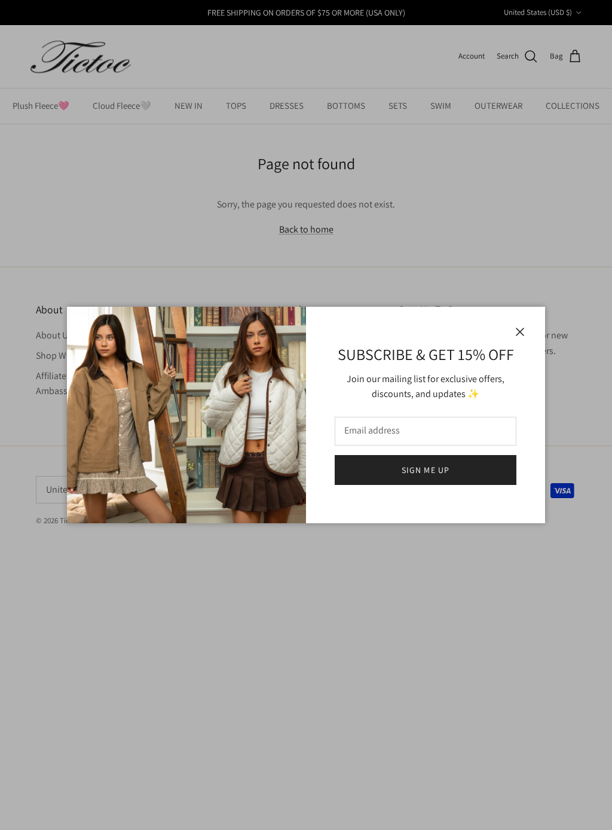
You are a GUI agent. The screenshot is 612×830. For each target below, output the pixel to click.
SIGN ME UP (425, 470)
